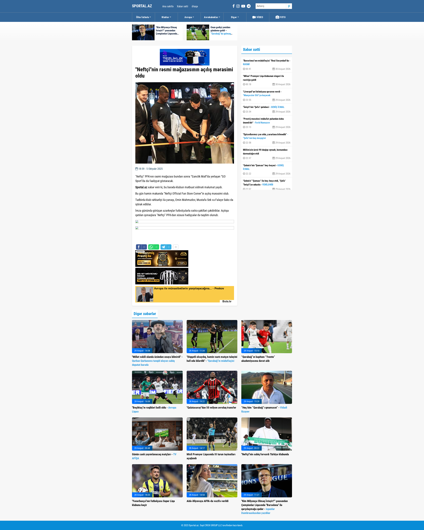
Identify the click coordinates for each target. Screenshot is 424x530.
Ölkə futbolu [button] (142, 17)
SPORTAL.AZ (142, 6)
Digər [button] (234, 17)
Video (259, 17)
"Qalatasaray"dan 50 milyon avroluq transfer (211, 407)
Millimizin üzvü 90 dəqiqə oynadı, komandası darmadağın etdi (266, 154)
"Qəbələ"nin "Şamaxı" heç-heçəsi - (266, 169)
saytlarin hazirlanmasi (148, 240)
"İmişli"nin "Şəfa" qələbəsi (266, 109)
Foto (282, 17)
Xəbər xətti (182, 6)
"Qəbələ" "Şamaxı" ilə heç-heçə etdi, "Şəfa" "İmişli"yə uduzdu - (266, 185)
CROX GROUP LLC (213, 525)
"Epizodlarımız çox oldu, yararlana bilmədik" (266, 138)
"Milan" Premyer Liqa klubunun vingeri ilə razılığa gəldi (266, 80)
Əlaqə (195, 6)
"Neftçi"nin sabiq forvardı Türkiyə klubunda (265, 454)
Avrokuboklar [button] (211, 17)
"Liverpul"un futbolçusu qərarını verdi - (266, 95)
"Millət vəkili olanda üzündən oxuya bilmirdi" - (157, 360)
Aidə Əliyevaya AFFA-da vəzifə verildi (207, 501)
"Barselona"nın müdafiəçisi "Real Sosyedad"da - (266, 64)
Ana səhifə (167, 6)
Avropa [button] (188, 17)
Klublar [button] (165, 17)
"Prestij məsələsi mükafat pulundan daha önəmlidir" (266, 123)
